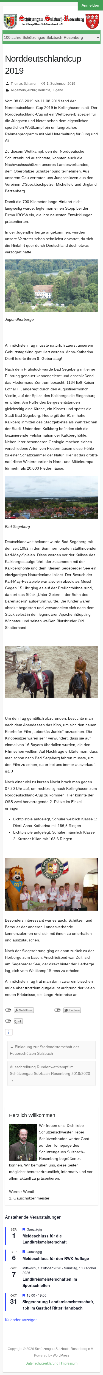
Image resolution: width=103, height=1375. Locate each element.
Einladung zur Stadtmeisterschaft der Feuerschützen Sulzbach (44, 1050)
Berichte (44, 90)
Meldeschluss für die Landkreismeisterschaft (45, 1239)
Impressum (69, 1363)
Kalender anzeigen (21, 1319)
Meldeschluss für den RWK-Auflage (56, 1258)
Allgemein (18, 90)
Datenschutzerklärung (42, 1363)
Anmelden (90, 5)
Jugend (57, 90)
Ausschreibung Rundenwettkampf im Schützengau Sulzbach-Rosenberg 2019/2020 (50, 1073)
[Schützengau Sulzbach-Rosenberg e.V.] (51, 16)
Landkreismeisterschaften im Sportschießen (50, 1282)
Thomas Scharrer (24, 84)
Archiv (31, 90)
